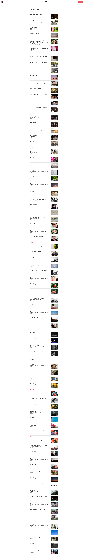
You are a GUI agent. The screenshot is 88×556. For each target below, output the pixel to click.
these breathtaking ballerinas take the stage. (37, 165)
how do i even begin (34, 33)
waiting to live (33, 424)
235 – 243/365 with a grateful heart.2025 (39, 451)
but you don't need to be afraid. (35, 465)
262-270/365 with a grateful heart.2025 (38, 377)
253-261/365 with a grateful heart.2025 (38, 398)
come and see (33, 163)
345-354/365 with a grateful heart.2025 (38, 94)
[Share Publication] (77, 2)
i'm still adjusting (34, 317)
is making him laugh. (33, 305)
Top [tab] (33, 11)
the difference (33, 490)
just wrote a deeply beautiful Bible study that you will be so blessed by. (39, 49)
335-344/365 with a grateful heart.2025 (38, 101)
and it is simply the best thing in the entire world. (38, 218)
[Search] (75, 2)
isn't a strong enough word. (34, 117)
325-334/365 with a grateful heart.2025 (38, 107)
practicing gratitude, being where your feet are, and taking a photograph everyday (39, 200)
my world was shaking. (33, 510)
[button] (31, 5)
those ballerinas (33, 135)
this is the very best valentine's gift (38, 323)
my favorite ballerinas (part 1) (36, 351)
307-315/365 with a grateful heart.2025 (38, 236)
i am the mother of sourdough (36, 483)
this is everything (34, 81)
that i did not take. (33, 393)
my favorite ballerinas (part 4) (36, 332)
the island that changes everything (38, 217)
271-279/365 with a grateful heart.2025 (38, 298)
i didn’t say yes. (32, 15)
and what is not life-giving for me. (35, 371)
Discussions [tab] (37, 11)
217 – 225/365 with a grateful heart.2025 (38, 496)
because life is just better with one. (35, 446)
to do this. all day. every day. (34, 265)
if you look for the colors (35, 210)
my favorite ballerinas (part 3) (36, 338)
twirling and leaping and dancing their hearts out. (38, 333)
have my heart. (32, 136)
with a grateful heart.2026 (35, 75)
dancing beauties (33, 122)
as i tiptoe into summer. (33, 152)
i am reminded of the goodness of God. (36, 551)
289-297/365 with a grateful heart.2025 (38, 270)
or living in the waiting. (33, 425)
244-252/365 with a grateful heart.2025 (38, 430)
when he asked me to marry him (37, 14)
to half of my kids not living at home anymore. (37, 318)
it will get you (33, 464)
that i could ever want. (33, 325)
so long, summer (33, 27)
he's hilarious (33, 411)
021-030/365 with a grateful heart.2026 (38, 56)
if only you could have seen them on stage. (37, 123)
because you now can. (33, 205)
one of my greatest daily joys (36, 304)
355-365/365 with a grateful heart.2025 (38, 88)
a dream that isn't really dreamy (37, 404)
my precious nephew (34, 358)
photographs (33, 530)
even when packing (34, 550)
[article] (44, 16)
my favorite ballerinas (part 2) (36, 345)
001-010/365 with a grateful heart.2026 (38, 69)
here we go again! (33, 76)
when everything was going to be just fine (39, 509)
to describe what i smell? (34, 34)
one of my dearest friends (35, 47)
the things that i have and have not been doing (39, 151)
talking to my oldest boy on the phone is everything (38, 83)
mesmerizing (33, 116)
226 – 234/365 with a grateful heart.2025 (39, 471)
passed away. (32, 359)
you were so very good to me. (35, 28)
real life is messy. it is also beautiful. (35, 271)
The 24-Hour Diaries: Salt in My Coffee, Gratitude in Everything (38, 41)
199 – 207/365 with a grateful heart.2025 (38, 537)
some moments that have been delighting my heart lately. (39, 22)
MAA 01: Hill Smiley (34, 198)
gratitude (32, 20)
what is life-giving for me (35, 370)
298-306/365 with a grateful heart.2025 (38, 251)
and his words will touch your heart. (35, 412)
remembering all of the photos (36, 391)
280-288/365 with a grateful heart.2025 (38, 289)
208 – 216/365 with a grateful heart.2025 (39, 515)
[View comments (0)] (37, 58)
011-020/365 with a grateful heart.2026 (38, 62)
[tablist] (34, 12)
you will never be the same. (34, 212)
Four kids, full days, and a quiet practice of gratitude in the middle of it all (39, 43)
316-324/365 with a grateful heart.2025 (38, 223)
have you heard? (33, 204)
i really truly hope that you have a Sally (39, 445)
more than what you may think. (35, 491)
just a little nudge (34, 264)
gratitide (32, 128)
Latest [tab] (31, 11)
